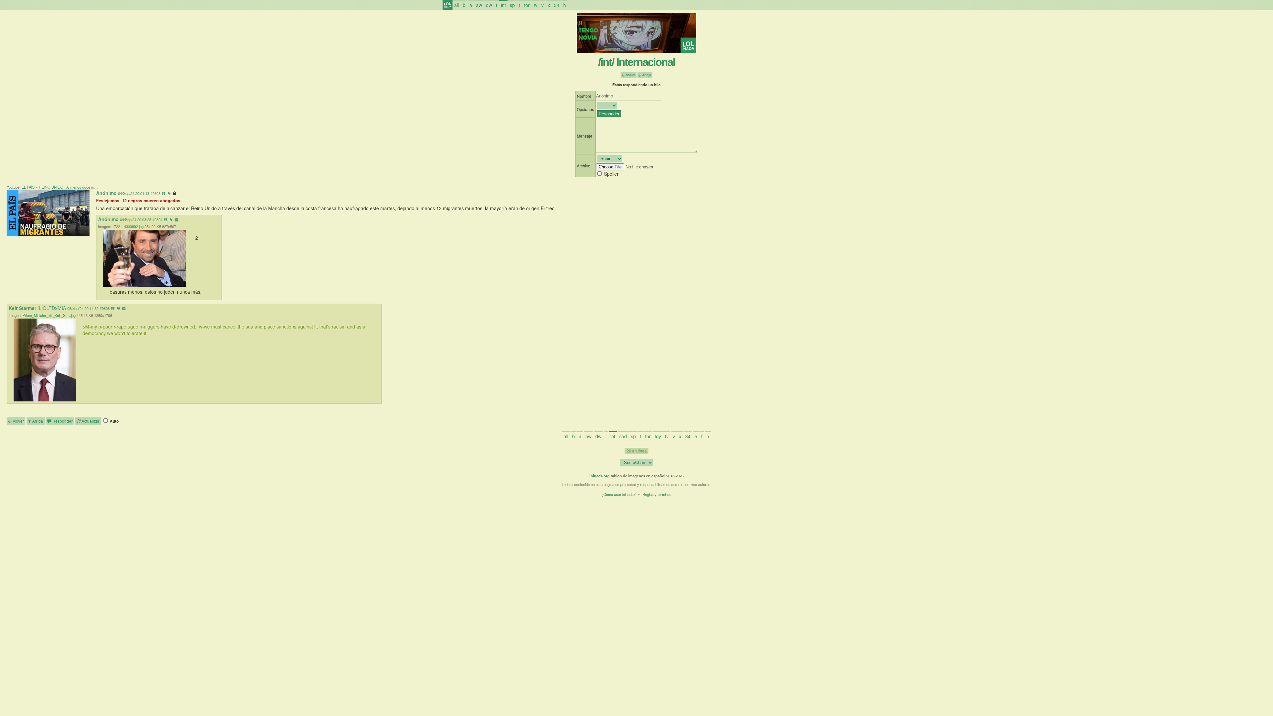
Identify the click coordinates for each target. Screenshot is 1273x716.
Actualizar (90, 421)
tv (535, 5)
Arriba (37, 421)
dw (489, 5)
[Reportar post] (169, 193)
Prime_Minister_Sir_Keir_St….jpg (49, 315)
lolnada (448, 5)
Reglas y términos (657, 494)
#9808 (105, 308)
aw (479, 5)
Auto (114, 421)
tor (527, 5)
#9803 (155, 193)
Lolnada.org (599, 475)
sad (623, 436)
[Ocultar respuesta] (176, 219)
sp (512, 5)
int (503, 5)
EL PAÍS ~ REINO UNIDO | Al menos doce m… (60, 187)
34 (556, 5)
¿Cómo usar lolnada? (618, 494)
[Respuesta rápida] (163, 193)
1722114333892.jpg (128, 226)
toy (658, 436)
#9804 (157, 219)
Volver (630, 74)
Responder (62, 421)
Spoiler (611, 173)
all (456, 5)
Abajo (646, 74)
